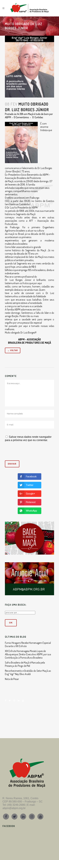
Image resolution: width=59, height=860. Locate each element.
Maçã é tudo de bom (38, 114)
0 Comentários (21, 117)
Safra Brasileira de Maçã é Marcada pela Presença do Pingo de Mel (25, 664)
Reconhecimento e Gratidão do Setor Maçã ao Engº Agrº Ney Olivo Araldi (28, 672)
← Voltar (13, 350)
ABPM (8, 117)
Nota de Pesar (12, 679)
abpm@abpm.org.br (14, 808)
